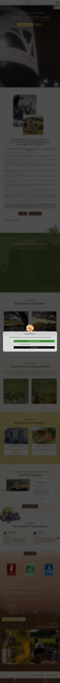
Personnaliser (34, 347)
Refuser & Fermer (26, 344)
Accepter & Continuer (34, 341)
